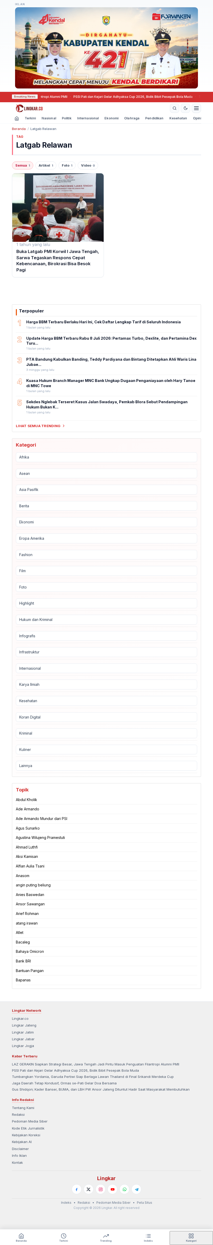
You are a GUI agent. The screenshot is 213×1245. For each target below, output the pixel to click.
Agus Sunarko (28, 828)
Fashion (25, 554)
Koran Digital (30, 717)
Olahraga (131, 118)
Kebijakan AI (22, 1142)
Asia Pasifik (28, 489)
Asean (24, 473)
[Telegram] (136, 1189)
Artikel (46, 165)
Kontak (17, 1162)
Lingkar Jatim (23, 1032)
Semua (22, 165)
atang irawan (27, 923)
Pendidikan (154, 118)
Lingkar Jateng (24, 1025)
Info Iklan (19, 1155)
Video (88, 165)
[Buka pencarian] (174, 108)
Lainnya (25, 765)
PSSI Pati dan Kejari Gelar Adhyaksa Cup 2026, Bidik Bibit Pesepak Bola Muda (110, 97)
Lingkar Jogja (23, 1046)
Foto (67, 165)
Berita (24, 506)
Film (22, 571)
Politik (66, 118)
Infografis (27, 636)
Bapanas (23, 980)
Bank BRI (23, 961)
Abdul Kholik (26, 799)
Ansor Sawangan (30, 904)
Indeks (66, 1203)
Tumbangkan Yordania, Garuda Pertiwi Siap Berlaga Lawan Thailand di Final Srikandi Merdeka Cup (93, 1077)
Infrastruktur (29, 652)
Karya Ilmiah (29, 684)
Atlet (19, 932)
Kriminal (25, 733)
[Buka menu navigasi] (196, 108)
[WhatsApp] (124, 1189)
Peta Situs (144, 1203)
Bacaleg (23, 942)
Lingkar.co (20, 1018)
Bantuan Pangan (30, 970)
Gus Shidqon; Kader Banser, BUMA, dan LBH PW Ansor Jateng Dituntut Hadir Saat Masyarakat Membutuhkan (101, 1089)
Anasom (22, 875)
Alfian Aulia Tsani (30, 866)
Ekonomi (111, 118)
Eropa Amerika (31, 538)
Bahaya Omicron (30, 951)
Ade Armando (27, 809)
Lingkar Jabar (23, 1039)
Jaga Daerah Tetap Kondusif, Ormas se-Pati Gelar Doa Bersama (64, 1083)
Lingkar (106, 1178)
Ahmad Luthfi (27, 847)
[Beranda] (90, 108)
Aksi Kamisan (27, 856)
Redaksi (18, 1114)
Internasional (88, 118)
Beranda (19, 129)
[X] (89, 1189)
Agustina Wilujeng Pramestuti (40, 837)
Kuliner (25, 749)
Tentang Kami (23, 1108)
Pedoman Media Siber (30, 1121)
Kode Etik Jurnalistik (28, 1128)
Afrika (24, 457)
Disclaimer (20, 1149)
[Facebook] (77, 1189)
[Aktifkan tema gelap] (185, 108)
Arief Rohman (27, 913)
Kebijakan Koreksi (26, 1135)
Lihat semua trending (38, 426)
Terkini (30, 118)
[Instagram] (100, 1189)
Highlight (26, 603)
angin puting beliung (33, 885)
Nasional (49, 118)
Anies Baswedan (30, 894)
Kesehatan (178, 118)
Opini (197, 118)
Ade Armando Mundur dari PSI (41, 818)
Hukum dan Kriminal (35, 619)
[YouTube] (112, 1189)
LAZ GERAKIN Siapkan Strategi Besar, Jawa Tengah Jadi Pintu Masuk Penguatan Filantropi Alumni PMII (95, 1064)
